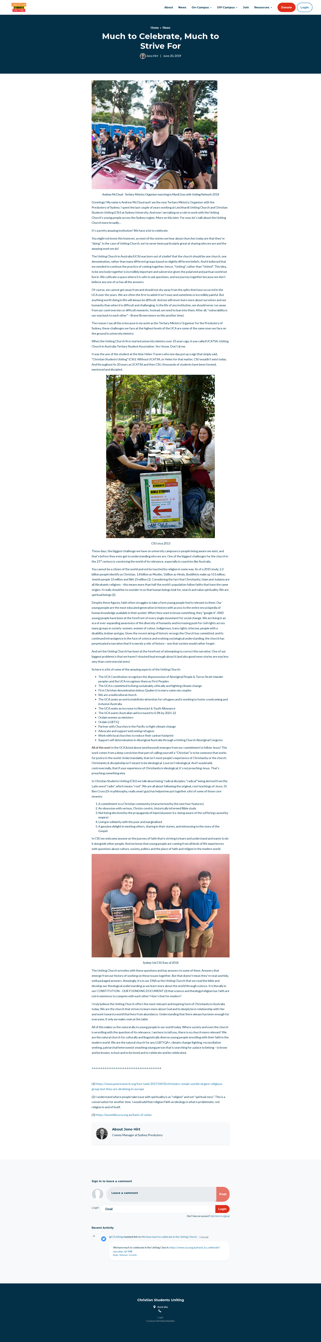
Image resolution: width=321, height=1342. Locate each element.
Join (246, 7)
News (182, 7)
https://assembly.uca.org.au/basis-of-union (124, 1115)
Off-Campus (226, 7)
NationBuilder (167, 1320)
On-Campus (201, 7)
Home (155, 27)
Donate (286, 7)
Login (305, 7)
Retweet (124, 1255)
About (168, 7)
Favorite (133, 1255)
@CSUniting (116, 1236)
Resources (262, 7)
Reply (115, 1255)
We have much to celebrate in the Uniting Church (169, 1236)
